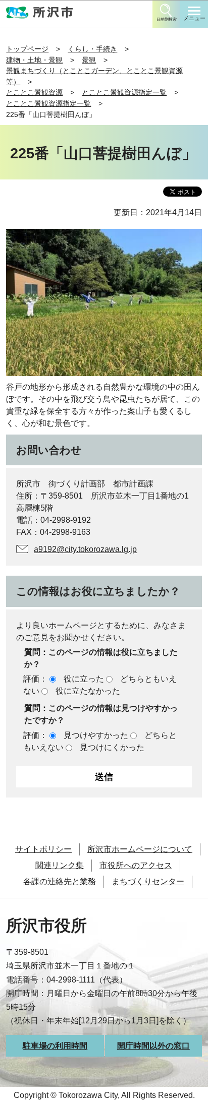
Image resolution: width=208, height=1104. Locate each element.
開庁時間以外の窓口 (153, 1045)
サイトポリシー (43, 849)
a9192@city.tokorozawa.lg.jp (85, 549)
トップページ (27, 49)
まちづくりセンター (148, 881)
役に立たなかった (88, 691)
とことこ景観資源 (34, 92)
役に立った (84, 678)
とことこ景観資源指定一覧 (124, 92)
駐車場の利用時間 (55, 1045)
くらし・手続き (92, 49)
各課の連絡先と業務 (59, 881)
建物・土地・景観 (34, 60)
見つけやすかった (96, 735)
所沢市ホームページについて (139, 849)
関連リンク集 (59, 865)
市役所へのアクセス (135, 865)
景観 (89, 60)
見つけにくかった (112, 747)
